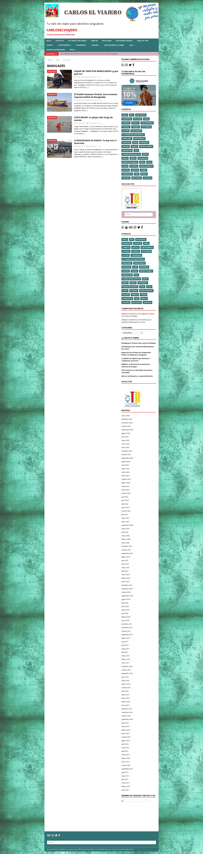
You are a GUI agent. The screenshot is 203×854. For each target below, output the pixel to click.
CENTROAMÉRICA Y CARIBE (114, 45)
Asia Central (140, 115)
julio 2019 (124, 560)
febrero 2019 (125, 578)
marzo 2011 (125, 783)
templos (135, 170)
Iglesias (134, 146)
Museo (145, 154)
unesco (144, 174)
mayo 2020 (125, 529)
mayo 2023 (125, 486)
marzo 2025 (125, 444)
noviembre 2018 (127, 589)
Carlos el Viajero (131, 338)
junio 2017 (125, 645)
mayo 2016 (125, 680)
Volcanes (126, 178)
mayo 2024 (125, 469)
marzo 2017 (125, 656)
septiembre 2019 (127, 553)
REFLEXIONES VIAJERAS (124, 41)
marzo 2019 (125, 574)
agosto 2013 (125, 741)
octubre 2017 (126, 631)
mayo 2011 (125, 776)
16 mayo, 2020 (80, 77)
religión (126, 170)
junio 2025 (125, 437)
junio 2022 (125, 500)
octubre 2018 (126, 592)
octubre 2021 (126, 511)
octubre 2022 (126, 493)
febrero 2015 (125, 702)
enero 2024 (125, 476)
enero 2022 (125, 507)
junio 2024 (125, 465)
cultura (126, 131)
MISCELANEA (107, 41)
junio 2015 (125, 691)
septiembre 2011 (127, 769)
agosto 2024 (125, 462)
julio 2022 (124, 497)
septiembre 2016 (127, 673)
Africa (125, 115)
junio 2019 (125, 564)
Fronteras (126, 142)
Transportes (127, 174)
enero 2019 (125, 582)
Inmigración (127, 150)
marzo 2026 (125, 416)
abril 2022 (124, 504)
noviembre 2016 (127, 666)
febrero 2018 (125, 617)
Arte (131, 115)
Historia (126, 146)
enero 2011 (125, 790)
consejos (135, 127)
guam (135, 142)
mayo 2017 (125, 649)
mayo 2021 (125, 518)
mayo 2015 (125, 695)
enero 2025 (125, 447)
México (125, 158)
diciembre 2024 (126, 451)
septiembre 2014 (127, 719)
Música (133, 158)
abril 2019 (124, 571)
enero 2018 (125, 621)
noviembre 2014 (127, 712)
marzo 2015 (125, 698)
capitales (137, 119)
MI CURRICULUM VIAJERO (77, 41)
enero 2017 (125, 663)
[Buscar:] (138, 214)
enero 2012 (125, 762)
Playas (125, 166)
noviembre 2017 (127, 627)
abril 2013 (124, 751)
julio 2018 (124, 603)
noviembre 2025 (127, 423)
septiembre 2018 (127, 596)
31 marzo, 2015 (80, 123)
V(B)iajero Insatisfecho (129, 314)
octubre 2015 (126, 688)
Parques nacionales (130, 162)
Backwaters (127, 119)
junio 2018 (125, 606)
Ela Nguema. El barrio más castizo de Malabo (138, 343)
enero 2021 (125, 522)
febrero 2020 (125, 539)
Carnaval (126, 123)
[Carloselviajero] (101, 24)
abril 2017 (124, 652)
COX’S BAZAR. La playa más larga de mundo (93, 119)
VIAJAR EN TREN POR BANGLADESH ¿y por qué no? (96, 72)
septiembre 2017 (127, 635)
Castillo (135, 123)
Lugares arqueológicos (131, 154)
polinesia (133, 166)
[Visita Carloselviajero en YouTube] (126, 228)
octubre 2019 (126, 550)
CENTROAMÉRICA (147, 123)
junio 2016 (125, 677)
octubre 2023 (126, 479)
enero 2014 (125, 733)
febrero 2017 (125, 659)
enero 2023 (125, 490)
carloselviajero (92, 77)
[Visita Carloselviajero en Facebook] (133, 65)
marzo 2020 (125, 536)
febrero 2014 (125, 730)
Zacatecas (147, 178)
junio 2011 (125, 772)
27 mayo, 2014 (80, 146)
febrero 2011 (125, 786)
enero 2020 (125, 543)
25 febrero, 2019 (81, 100)
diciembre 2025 (126, 419)
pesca (142, 162)
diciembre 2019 (126, 546)
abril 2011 (124, 779)
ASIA (131, 45)
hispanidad (144, 142)
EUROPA (50, 45)
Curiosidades (136, 131)
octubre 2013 (126, 737)
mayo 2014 (125, 726)
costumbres (146, 127)
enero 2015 (125, 705)
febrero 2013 (125, 758)
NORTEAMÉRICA (64, 45)
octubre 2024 (126, 454)
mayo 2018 (125, 610)
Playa (149, 162)
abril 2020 (124, 532)
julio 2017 (124, 642)
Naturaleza (143, 158)
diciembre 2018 (126, 585)
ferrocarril (127, 139)
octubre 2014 (126, 716)
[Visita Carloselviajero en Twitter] (130, 65)
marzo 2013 (125, 755)
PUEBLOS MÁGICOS (146, 166)
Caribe (146, 119)
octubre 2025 (126, 426)
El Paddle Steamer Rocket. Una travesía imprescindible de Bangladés (95, 95)
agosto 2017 (125, 638)
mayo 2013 (125, 748)
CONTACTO (59, 41)
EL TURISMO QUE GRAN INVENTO (133, 135)
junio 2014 (125, 723)
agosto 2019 (125, 557)
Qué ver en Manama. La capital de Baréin (137, 376)
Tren (136, 174)
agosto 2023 (125, 483)
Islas (136, 150)
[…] (87, 87)
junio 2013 (125, 744)
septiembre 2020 (127, 525)
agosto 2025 (125, 433)
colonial (126, 127)
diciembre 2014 (126, 709)
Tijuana (143, 170)
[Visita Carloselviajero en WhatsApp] (122, 65)
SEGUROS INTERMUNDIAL (56, 50)
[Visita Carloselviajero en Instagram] (126, 65)
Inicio (49, 41)
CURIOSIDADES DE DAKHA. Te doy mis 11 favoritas (95, 142)
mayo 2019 (125, 568)
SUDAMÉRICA (81, 45)
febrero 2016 (125, 684)
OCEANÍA (95, 45)
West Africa (136, 178)
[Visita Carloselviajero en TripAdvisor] (131, 228)
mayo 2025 (125, 440)
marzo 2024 (125, 472)
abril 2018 (124, 613)
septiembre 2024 (127, 458)
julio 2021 (124, 515)
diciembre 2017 (126, 624)
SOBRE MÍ (94, 41)
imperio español (146, 146)
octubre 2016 (126, 670)
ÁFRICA (72, 50)
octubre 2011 (126, 765)
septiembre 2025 (127, 430)
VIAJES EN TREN (142, 41)
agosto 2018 (125, 599)
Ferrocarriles (139, 139)
